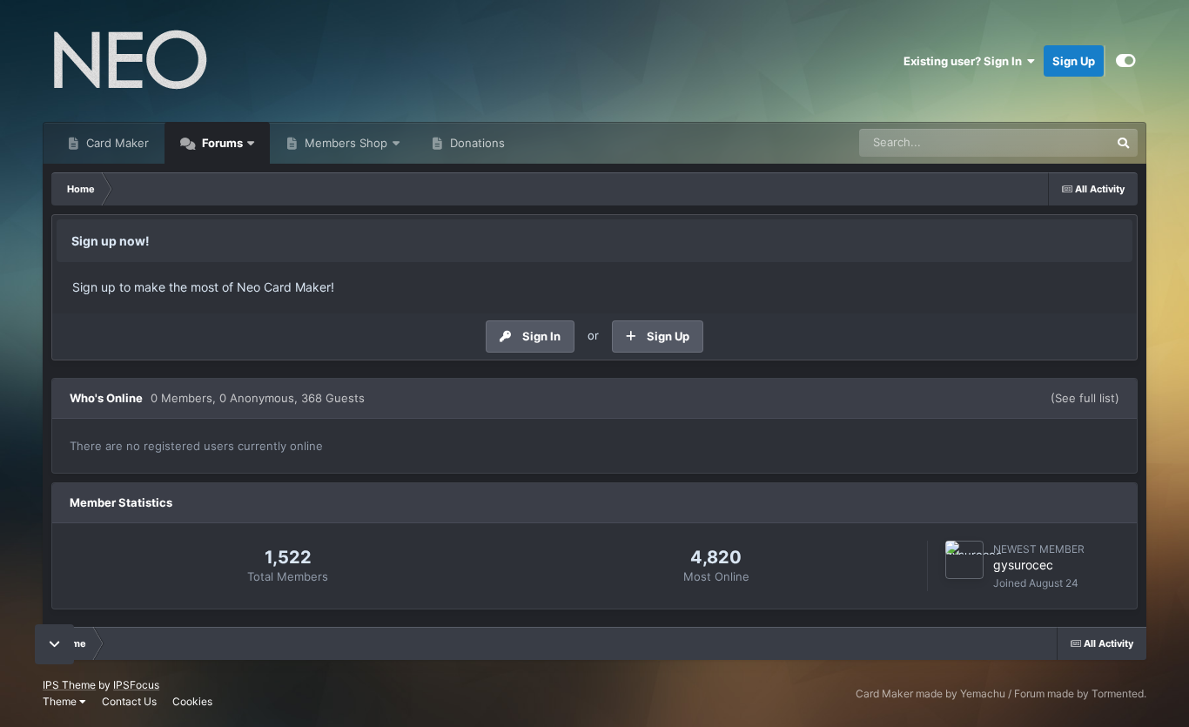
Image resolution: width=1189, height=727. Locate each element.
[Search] (1124, 143)
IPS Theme (69, 684)
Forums (221, 143)
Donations (476, 143)
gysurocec (1023, 564)
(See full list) (1085, 398)
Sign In (541, 336)
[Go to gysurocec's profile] (964, 560)
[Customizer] (1126, 61)
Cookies (192, 701)
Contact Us (129, 701)
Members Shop (344, 143)
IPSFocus (136, 684)
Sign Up (1073, 61)
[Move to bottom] (54, 644)
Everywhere (1057, 142)
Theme (61, 701)
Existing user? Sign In (965, 61)
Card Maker (116, 143)
